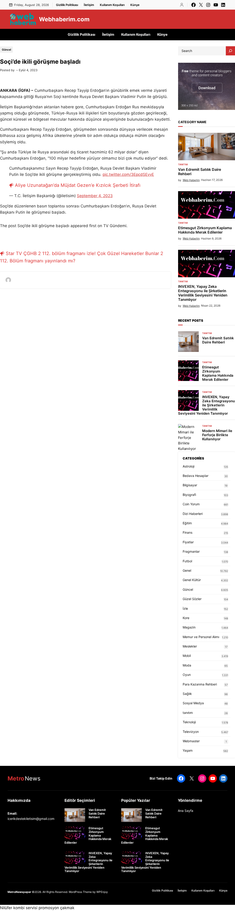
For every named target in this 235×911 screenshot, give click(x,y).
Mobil (187, 656)
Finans (187, 532)
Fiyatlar (188, 542)
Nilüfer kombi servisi (18, 908)
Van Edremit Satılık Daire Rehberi (199, 171)
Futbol (187, 561)
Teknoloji (189, 722)
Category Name (192, 122)
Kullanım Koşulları (112, 5)
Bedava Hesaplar (195, 476)
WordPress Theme (80, 892)
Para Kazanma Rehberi (200, 684)
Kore (186, 618)
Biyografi (189, 495)
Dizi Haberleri (193, 514)
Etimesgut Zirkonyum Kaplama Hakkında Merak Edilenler (205, 230)
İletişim (89, 5)
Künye (135, 5)
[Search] (230, 50)
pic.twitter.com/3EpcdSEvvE (128, 174)
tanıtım (183, 164)
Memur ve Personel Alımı (201, 637)
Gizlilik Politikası (67, 5)
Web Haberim (191, 180)
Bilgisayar (190, 485)
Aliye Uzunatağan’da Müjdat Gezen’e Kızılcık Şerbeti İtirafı (77, 185)
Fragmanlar (191, 551)
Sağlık (187, 694)
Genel (187, 570)
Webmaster (191, 741)
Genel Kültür (192, 580)
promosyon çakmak (56, 908)
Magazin (189, 627)
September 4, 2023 (95, 195)
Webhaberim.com (64, 19)
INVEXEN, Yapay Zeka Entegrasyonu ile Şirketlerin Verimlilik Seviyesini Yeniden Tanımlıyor (202, 293)
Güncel (6, 49)
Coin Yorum (191, 504)
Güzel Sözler (192, 599)
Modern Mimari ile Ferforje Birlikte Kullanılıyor (217, 435)
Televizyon (191, 732)
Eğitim (187, 523)
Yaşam (188, 750)
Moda (187, 665)
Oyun (187, 675)
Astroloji (188, 466)
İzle (185, 608)
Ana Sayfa (185, 811)
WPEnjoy (102, 892)
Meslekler (190, 646)
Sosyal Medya (193, 703)
